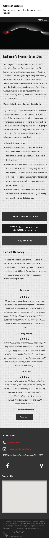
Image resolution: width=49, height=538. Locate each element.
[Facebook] (7, 466)
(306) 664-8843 (13, 443)
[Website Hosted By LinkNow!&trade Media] (13, 534)
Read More (24, 417)
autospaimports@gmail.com (19, 449)
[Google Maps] (41, 466)
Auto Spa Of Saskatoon (13, 5)
